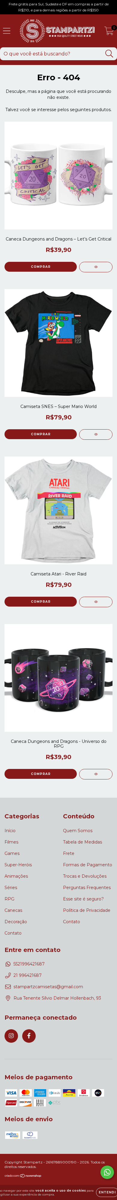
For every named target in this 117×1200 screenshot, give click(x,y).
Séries (10, 887)
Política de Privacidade (86, 910)
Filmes (11, 842)
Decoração (15, 921)
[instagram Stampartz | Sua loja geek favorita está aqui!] (11, 1036)
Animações (16, 876)
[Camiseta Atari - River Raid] (95, 602)
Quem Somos (77, 830)
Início (10, 830)
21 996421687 (28, 975)
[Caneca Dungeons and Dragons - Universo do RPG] (95, 774)
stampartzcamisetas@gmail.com (48, 986)
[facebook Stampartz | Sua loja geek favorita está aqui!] (29, 1036)
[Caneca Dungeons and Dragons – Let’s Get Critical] (95, 267)
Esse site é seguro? (83, 899)
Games (12, 853)
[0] (109, 32)
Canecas (13, 910)
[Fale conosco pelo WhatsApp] (107, 1172)
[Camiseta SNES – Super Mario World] (95, 434)
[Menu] (7, 31)
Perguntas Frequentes (87, 887)
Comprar (41, 434)
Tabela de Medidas (82, 842)
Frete (68, 853)
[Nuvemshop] (23, 1176)
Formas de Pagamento (87, 864)
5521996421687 (29, 964)
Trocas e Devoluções (84, 876)
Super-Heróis (18, 864)
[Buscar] (109, 54)
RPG (9, 899)
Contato (13, 933)
